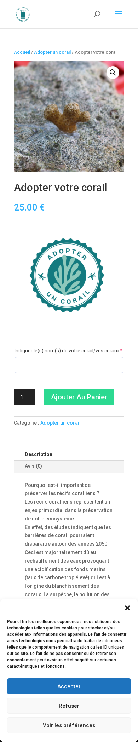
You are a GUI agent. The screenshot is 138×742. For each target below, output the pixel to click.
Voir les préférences (69, 725)
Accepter (69, 686)
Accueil (22, 52)
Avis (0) (33, 466)
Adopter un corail (52, 52)
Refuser (69, 706)
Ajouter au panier (79, 397)
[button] (127, 607)
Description (38, 454)
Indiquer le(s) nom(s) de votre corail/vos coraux (69, 350)
